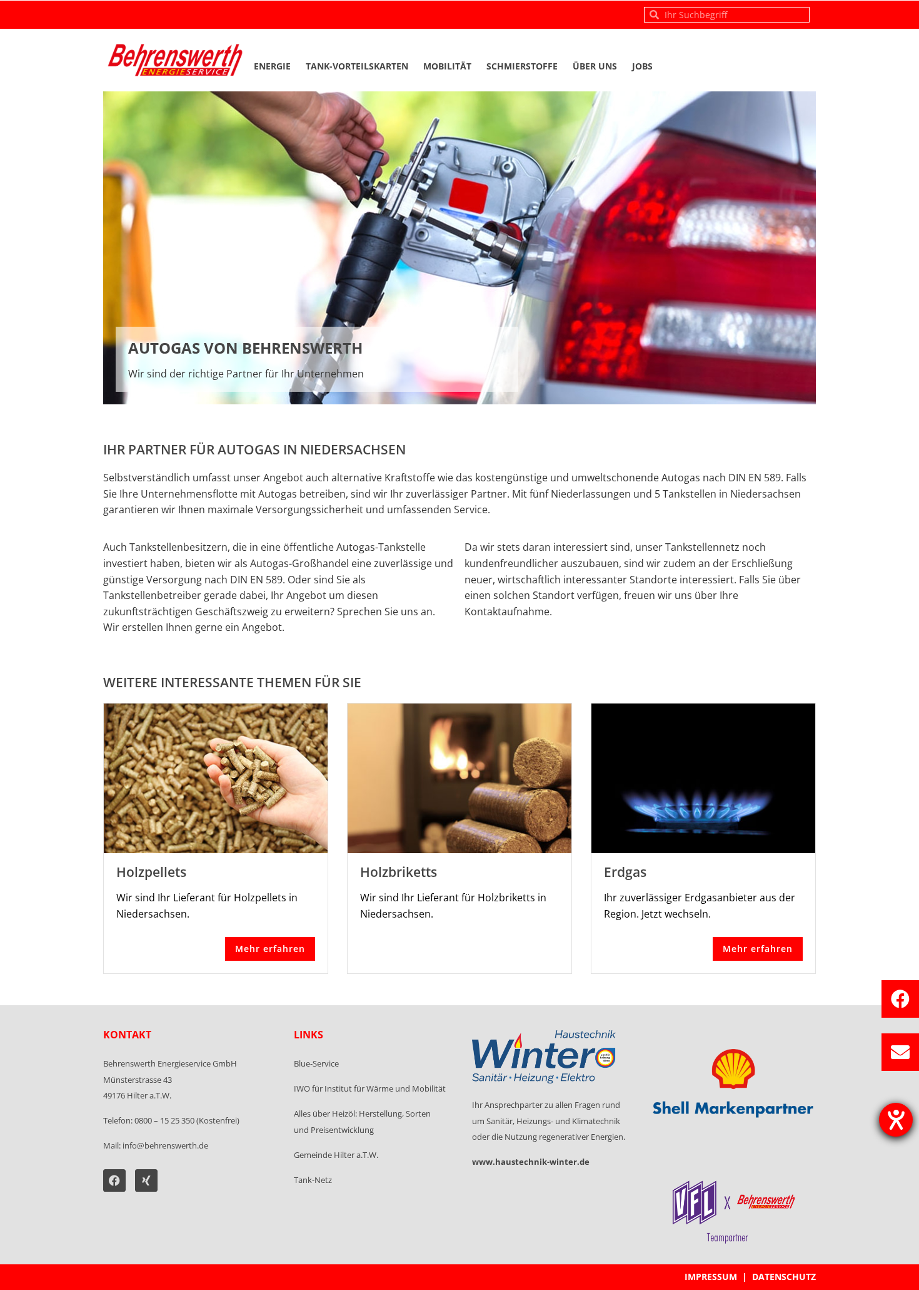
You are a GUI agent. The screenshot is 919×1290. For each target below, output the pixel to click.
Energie (272, 66)
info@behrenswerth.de (165, 1145)
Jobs (642, 66)
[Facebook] (900, 999)
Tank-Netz (313, 1179)
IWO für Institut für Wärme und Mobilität (370, 1088)
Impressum (711, 1276)
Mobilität (447, 66)
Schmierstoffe (522, 66)
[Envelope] (900, 1052)
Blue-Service (316, 1063)
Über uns (595, 66)
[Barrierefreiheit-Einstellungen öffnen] (896, 1120)
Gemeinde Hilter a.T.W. (336, 1154)
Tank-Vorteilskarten (357, 66)
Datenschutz (784, 1276)
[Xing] (146, 1180)
